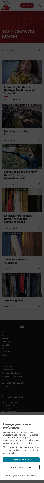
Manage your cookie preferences (17, 426)
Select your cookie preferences (22, 475)
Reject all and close (21, 467)
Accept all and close (21, 460)
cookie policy (10, 453)
